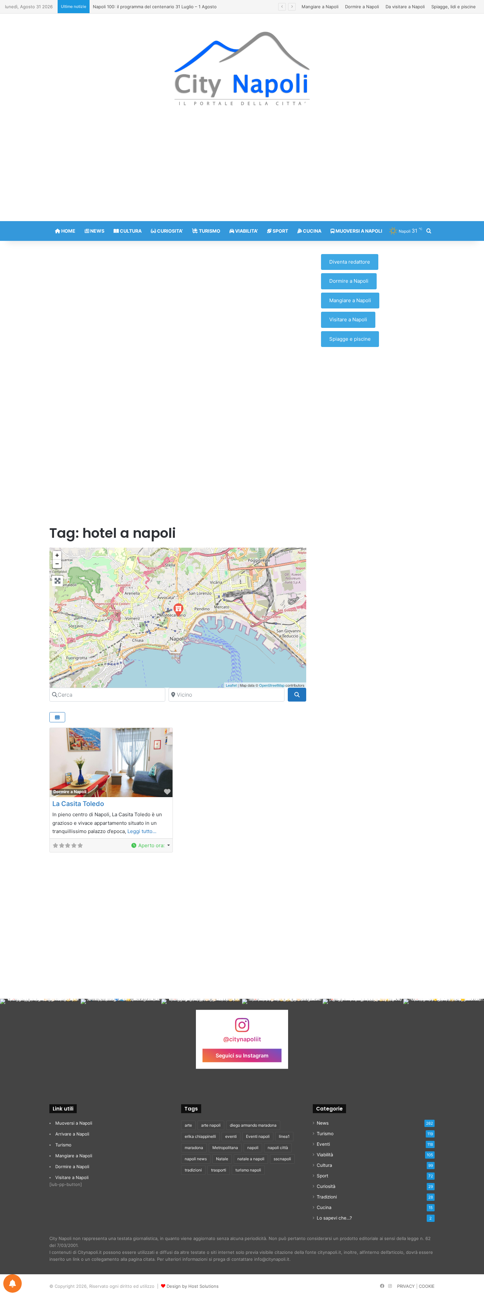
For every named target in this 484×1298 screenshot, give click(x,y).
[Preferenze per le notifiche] (12, 1283)
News (323, 1123)
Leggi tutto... (141, 831)
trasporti (218, 1170)
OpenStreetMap (271, 685)
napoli (252, 1147)
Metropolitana (225, 1147)
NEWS (96, 231)
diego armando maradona (253, 1125)
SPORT (280, 231)
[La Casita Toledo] (178, 609)
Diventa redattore (349, 262)
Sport (322, 1175)
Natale (222, 1158)
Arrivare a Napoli (72, 1134)
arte (188, 1125)
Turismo (63, 1144)
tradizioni (193, 1170)
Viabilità (325, 1154)
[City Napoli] (242, 68)
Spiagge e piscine (350, 339)
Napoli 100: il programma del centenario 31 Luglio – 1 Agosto (155, 6)
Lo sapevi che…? (334, 1218)
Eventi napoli (258, 1136)
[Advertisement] (242, 168)
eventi (231, 1136)
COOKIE (427, 1286)
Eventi (323, 1144)
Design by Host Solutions (193, 1286)
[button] (150, 845)
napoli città (278, 1147)
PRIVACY (406, 1286)
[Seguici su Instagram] (242, 1028)
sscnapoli (282, 1158)
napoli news (196, 1158)
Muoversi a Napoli (73, 1123)
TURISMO (209, 231)
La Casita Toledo (78, 804)
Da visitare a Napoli (405, 6)
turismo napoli (248, 1170)
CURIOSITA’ (169, 231)
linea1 (284, 1136)
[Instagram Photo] (40, 1039)
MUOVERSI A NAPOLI (358, 231)
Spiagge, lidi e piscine (453, 6)
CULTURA (130, 231)
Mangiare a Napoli (320, 6)
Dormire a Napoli (362, 6)
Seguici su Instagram (242, 1055)
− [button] (57, 563)
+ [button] (57, 555)
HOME (67, 231)
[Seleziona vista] (57, 717)
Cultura (324, 1165)
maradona (194, 1147)
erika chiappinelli (200, 1136)
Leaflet (231, 685)
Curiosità (326, 1186)
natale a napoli (250, 1158)
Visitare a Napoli (348, 319)
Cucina (324, 1207)
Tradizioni (327, 1196)
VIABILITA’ (246, 231)
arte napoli (211, 1125)
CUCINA (311, 231)
